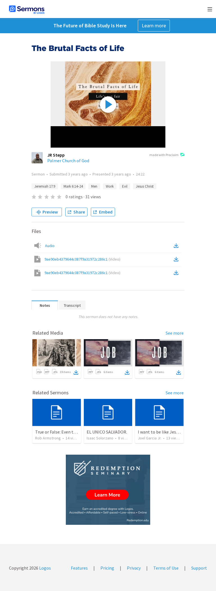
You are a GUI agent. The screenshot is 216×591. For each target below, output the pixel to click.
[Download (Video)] (177, 259)
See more (175, 333)
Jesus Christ (145, 186)
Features (79, 568)
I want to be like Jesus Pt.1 (163, 432)
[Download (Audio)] (177, 245)
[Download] (76, 372)
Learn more (154, 25)
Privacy (134, 568)
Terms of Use (166, 568)
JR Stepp (56, 155)
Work (110, 186)
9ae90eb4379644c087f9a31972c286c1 (82, 259)
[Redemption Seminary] (108, 490)
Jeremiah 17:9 (44, 186)
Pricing (107, 568)
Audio (50, 245)
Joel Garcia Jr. (149, 438)
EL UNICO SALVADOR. (107, 432)
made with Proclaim (164, 155)
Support (199, 568)
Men (94, 186)
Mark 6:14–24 (73, 186)
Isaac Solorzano (100, 438)
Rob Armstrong (48, 438)
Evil (124, 186)
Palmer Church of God (68, 160)
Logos (44, 568)
